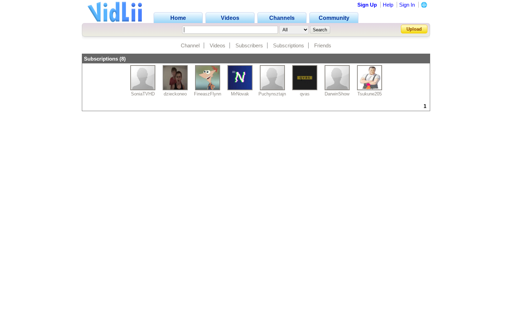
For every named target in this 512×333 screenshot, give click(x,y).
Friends (322, 45)
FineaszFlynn (207, 93)
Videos (217, 45)
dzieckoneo (175, 93)
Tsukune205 (369, 93)
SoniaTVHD (143, 93)
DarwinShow (337, 93)
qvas (305, 93)
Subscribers (249, 45)
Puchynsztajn (272, 93)
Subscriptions (288, 45)
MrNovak (240, 93)
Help (388, 5)
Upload (414, 29)
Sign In (407, 5)
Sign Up (367, 5)
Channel (190, 45)
